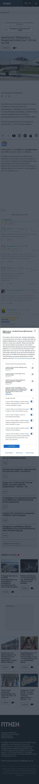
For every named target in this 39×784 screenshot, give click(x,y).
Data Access (19, 453)
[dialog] (19, 392)
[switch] (32, 368)
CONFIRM (11, 446)
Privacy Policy (30, 453)
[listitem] (19, 364)
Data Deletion (9, 453)
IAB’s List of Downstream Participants (21, 358)
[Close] (35, 331)
